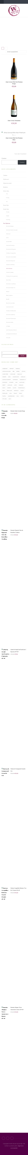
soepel (7, 215)
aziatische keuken (6, 371)
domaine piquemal (10, 260)
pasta (3, 390)
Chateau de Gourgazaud (12, 276)
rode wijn (6, 209)
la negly (8, 326)
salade (22, 390)
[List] (6, 48)
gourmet (11, 382)
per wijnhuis (13, 29)
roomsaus (16, 390)
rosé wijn (6, 205)
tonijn (20, 393)
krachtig (8, 219)
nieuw (3, 387)
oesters (9, 387)
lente (15, 385)
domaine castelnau (10, 314)
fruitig (7, 197)
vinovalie (8, 337)
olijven (14, 387)
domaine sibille (9, 322)
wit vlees (4, 398)
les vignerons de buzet (11, 333)
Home (5, 29)
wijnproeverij (11, 396)
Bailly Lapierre (9, 295)
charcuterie (5, 374)
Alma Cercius (9, 268)
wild (18, 396)
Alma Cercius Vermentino (14, 120)
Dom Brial (8, 280)
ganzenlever (16, 376)
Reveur (7, 291)
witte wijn (6, 191)
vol (6, 201)
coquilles (19, 374)
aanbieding (5, 368)
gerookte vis (23, 379)
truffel (4, 396)
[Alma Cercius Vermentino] (14, 111)
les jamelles (9, 241)
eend (9, 376)
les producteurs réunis (11, 330)
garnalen (23, 376)
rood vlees (9, 390)
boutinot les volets (10, 303)
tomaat (15, 393)
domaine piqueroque (11, 318)
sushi (10, 393)
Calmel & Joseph (10, 272)
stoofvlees (4, 393)
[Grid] (3, 48)
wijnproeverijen (7, 183)
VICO (7, 237)
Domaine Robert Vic (10, 287)
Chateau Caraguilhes (11, 253)
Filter (22, 355)
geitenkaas (15, 379)
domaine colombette (11, 256)
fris (7, 193)
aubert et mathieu (10, 264)
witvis (22, 396)
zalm (10, 398)
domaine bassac (10, 226)
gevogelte (4, 382)
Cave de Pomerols (10, 245)
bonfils (7, 299)
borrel (18, 371)
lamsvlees (9, 385)
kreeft (3, 385)
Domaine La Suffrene (11, 283)
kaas (16, 382)
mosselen (21, 385)
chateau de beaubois (11, 310)
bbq (13, 371)
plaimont (8, 233)
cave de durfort (10, 306)
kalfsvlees (21, 382)
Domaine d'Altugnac (11, 249)
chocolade (12, 374)
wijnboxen (6, 179)
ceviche (23, 371)
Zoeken (4, 158)
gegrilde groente (6, 379)
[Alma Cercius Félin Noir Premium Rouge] (14, 74)
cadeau (5, 175)
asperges (18, 368)
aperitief (12, 368)
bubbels (5, 187)
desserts (4, 376)
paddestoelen (21, 387)
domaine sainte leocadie (11, 230)
